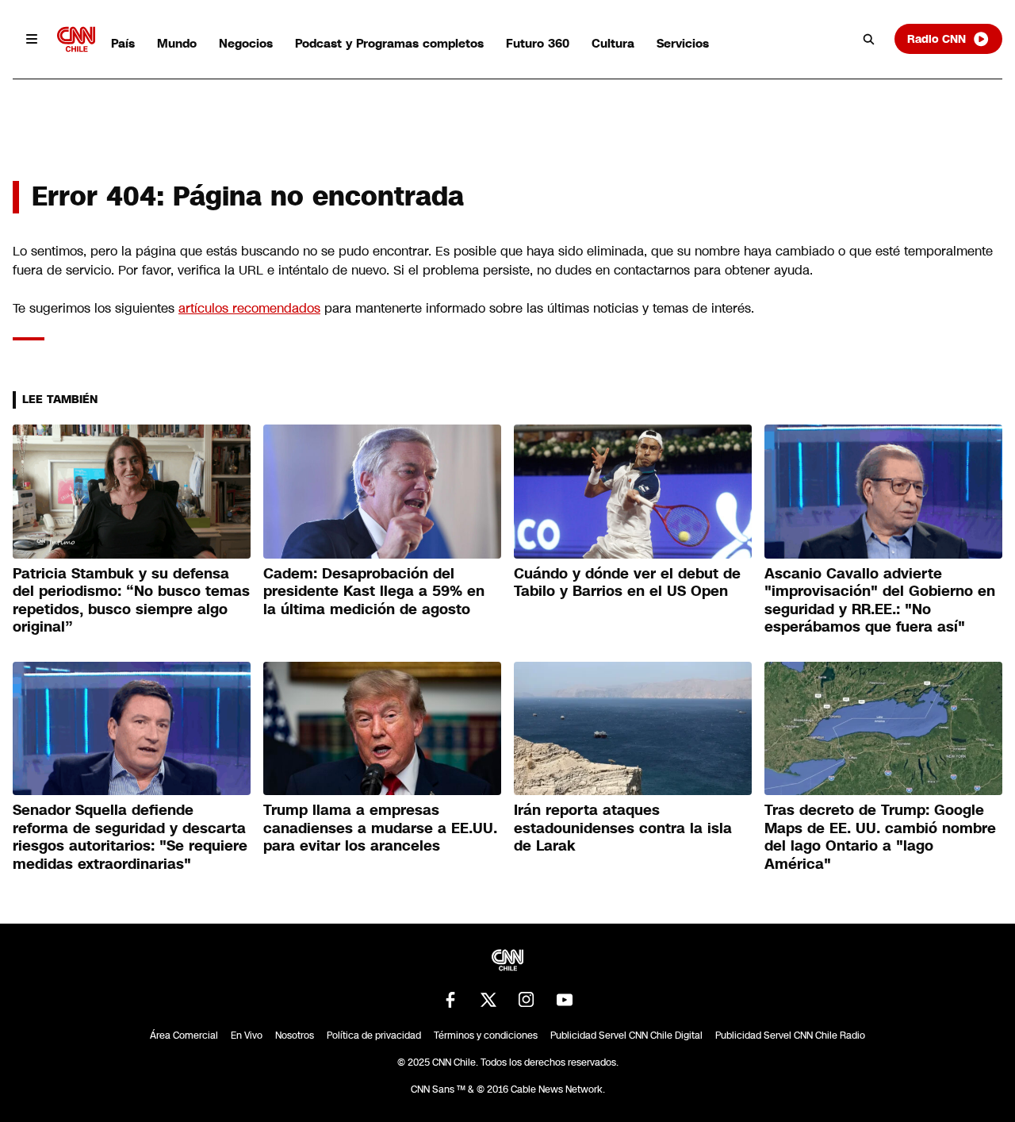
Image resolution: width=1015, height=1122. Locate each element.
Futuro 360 (537, 43)
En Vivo (246, 1035)
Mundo (177, 43)
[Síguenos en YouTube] (564, 999)
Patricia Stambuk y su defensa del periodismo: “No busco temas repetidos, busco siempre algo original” (131, 600)
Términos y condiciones (486, 1035)
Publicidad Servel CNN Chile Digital (626, 1035)
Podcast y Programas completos (389, 43)
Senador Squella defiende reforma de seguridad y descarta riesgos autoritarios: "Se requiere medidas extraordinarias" (130, 837)
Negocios (246, 43)
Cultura (613, 43)
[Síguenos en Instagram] (526, 999)
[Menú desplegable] (32, 39)
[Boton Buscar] (869, 39)
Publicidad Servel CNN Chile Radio (790, 1035)
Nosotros (294, 1035)
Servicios (683, 43)
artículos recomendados (249, 308)
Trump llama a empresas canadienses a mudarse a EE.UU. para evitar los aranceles (380, 828)
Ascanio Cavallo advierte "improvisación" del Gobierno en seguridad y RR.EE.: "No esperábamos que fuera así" (879, 600)
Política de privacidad (374, 1035)
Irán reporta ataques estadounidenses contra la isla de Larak (623, 828)
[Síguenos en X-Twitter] (488, 999)
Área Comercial (184, 1035)
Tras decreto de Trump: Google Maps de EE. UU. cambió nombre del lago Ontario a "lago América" (880, 837)
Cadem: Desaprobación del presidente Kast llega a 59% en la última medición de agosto (374, 591)
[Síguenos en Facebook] (450, 999)
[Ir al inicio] (76, 39)
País (123, 43)
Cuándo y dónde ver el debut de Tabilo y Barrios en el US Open (627, 582)
